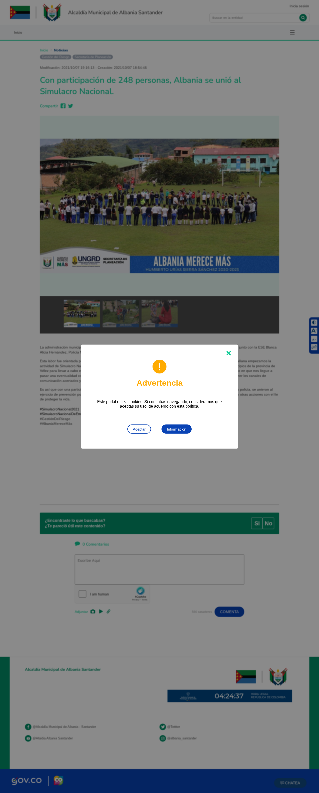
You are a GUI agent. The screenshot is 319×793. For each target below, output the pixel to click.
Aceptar (139, 429)
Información (176, 429)
